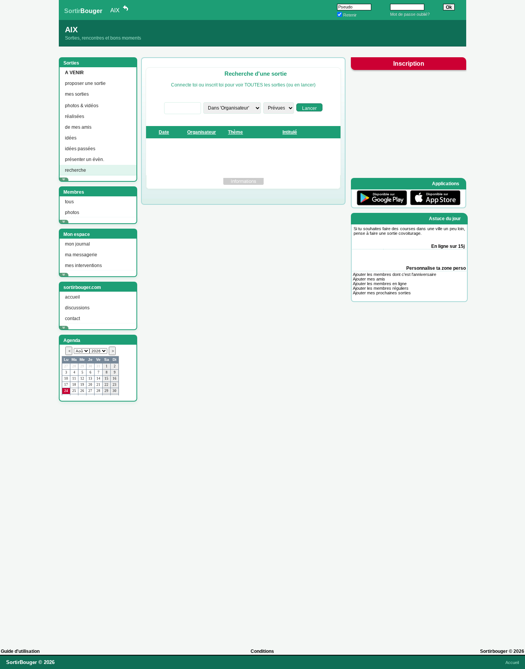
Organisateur (201, 132)
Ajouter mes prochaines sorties (382, 293)
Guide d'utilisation (20, 651)
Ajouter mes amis (369, 279)
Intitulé (289, 132)
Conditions (262, 651)
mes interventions (83, 265)
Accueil (512, 662)
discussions (77, 307)
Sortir (83, 11)
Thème (235, 132)
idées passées (80, 148)
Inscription (408, 63)
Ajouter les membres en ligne (380, 283)
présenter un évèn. (84, 159)
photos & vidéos (81, 105)
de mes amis (78, 127)
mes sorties (77, 94)
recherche (75, 170)
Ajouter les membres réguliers (381, 288)
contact (72, 318)
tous (69, 201)
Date (164, 132)
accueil (72, 297)
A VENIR (74, 72)
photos (72, 212)
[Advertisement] (97, 521)
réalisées (74, 116)
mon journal (77, 244)
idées (70, 138)
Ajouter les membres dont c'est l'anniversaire (394, 274)
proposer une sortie (85, 83)
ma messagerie (81, 254)
